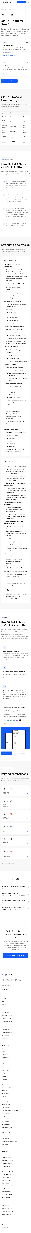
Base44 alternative (7, 1163)
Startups (4, 1001)
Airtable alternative (7, 1157)
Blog (3, 1010)
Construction (5, 1054)
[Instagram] (8, 980)
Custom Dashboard (7, 1032)
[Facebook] (3, 980)
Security (4, 1007)
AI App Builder (5, 1035)
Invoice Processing (6, 1104)
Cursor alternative (6, 1177)
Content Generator (7, 1107)
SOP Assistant (5, 1113)
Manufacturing (5, 1057)
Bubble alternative (6, 1169)
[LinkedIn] (16, 980)
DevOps (4, 1096)
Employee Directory (7, 1102)
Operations (5, 1085)
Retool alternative (6, 1203)
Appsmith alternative (7, 1160)
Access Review (5, 1135)
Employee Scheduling (7, 1118)
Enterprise (4, 998)
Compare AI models (7, 1018)
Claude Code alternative (8, 1171)
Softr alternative (6, 1205)
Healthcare (4, 1048)
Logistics (4, 1063)
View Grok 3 (6, 73)
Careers (4, 1222)
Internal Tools (5, 1026)
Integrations (5, 1041)
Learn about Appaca (20, 753)
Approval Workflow (7, 1127)
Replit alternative (6, 1200)
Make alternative (6, 1191)
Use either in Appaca (9, 81)
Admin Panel (5, 1038)
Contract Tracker (6, 1130)
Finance (4, 1076)
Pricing (3, 993)
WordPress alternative (7, 1211)
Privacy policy (5, 1227)
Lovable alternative (7, 1188)
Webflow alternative (7, 1208)
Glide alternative (6, 1183)
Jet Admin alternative (7, 1186)
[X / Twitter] (12, 980)
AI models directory (7, 1015)
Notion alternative (6, 1197)
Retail (3, 1051)
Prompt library (5, 1012)
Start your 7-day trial (15, 956)
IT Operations (5, 1093)
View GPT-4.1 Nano (8, 55)
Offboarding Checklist (7, 1133)
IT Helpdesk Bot (6, 1124)
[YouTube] (20, 980)
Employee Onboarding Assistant (10, 1110)
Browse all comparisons (8, 863)
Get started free (21, 2)
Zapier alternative (6, 1214)
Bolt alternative (6, 1166)
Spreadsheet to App (7, 1024)
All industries (5, 1065)
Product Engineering (7, 1087)
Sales (3, 1073)
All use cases (5, 1144)
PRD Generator (5, 1121)
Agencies (4, 1004)
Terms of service (6, 1225)
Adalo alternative (6, 1155)
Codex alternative (6, 1174)
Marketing (4, 1079)
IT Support (4, 1090)
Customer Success (7, 1099)
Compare (10, 9)
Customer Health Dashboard (9, 1141)
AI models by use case (7, 1021)
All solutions (5, 1147)
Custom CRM (5, 1029)
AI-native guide (6, 995)
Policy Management (7, 1116)
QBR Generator (5, 1138)
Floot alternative (6, 1180)
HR (2, 1082)
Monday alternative (7, 1194)
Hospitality (5, 1060)
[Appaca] (6, 2)
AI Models (3, 9)
